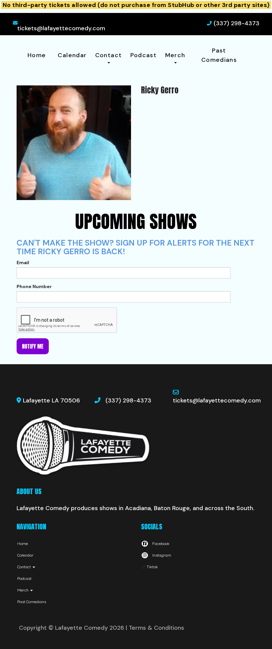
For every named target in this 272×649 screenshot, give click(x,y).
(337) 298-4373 (236, 23)
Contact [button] (108, 55)
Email (23, 263)
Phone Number (34, 286)
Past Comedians (219, 55)
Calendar (72, 55)
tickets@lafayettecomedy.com (61, 28)
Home (37, 55)
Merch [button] (175, 55)
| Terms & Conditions (155, 628)
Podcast (143, 55)
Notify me (32, 346)
